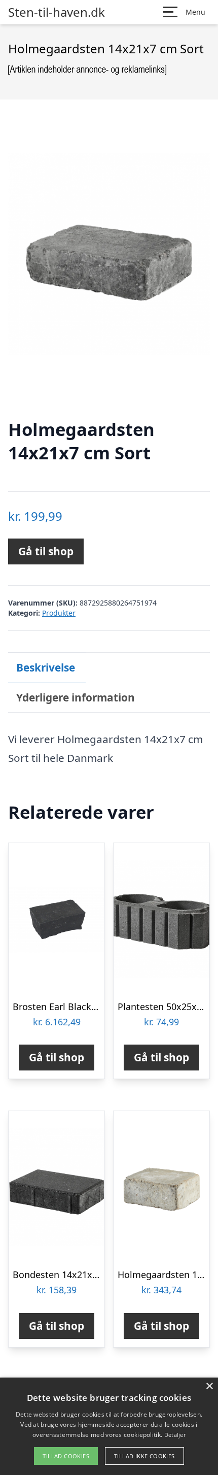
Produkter (59, 613)
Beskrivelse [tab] (45, 667)
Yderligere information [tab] (75, 697)
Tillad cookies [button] (66, 1456)
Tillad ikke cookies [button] (144, 1456)
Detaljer (175, 1434)
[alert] (109, 1426)
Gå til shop (46, 551)
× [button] (209, 1386)
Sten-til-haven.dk (56, 12)
